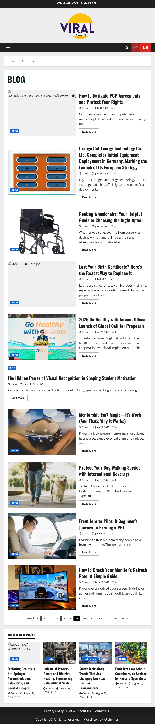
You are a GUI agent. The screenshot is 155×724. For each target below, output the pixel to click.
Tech (50, 658)
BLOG (15, 131)
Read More (90, 132)
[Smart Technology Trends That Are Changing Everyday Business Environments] (95, 653)
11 (92, 618)
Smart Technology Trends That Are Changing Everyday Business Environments (92, 678)
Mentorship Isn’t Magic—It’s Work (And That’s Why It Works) (42, 432)
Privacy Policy (54, 711)
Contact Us (101, 711)
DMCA (70, 711)
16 (115, 618)
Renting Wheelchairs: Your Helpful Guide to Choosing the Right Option (42, 231)
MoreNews (91, 719)
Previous (33, 618)
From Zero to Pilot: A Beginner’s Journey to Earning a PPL (42, 536)
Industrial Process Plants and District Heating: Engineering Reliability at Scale (57, 676)
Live (145, 47)
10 (84, 618)
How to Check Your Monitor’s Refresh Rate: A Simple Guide (42, 587)
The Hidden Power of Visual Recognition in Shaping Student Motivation (72, 377)
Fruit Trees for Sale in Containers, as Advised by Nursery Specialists (131, 673)
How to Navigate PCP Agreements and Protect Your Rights (42, 113)
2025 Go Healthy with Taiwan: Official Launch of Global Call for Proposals (42, 337)
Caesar (85, 108)
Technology (89, 658)
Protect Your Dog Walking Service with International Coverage (42, 485)
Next (125, 618)
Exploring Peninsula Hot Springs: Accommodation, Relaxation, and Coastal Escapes (21, 678)
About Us (84, 711)
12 (100, 618)
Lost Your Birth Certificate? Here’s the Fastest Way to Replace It (42, 284)
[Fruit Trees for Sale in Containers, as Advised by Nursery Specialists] (131, 653)
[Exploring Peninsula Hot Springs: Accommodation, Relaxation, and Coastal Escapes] (24, 653)
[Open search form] (127, 47)
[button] (8, 48)
